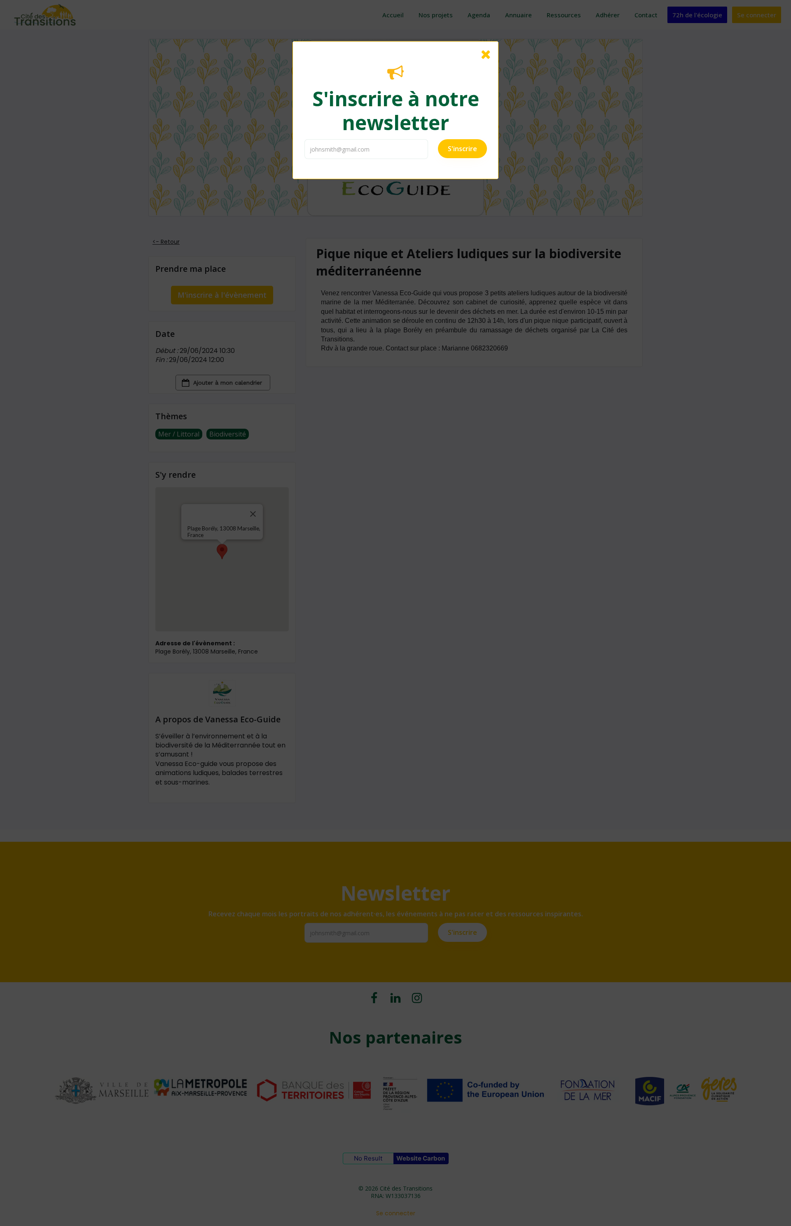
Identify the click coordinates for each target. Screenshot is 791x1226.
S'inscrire (462, 148)
